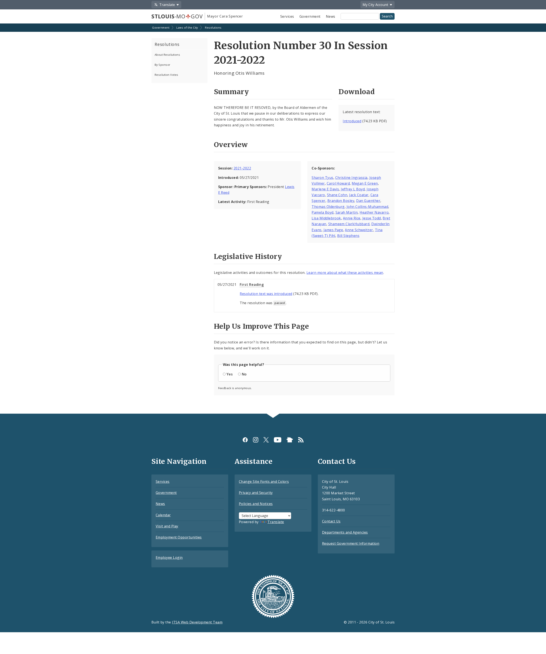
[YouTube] (277, 439)
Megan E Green (365, 183)
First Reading (252, 284)
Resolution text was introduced (266, 293)
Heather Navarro (374, 212)
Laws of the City (187, 27)
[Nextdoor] (289, 439)
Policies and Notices (256, 503)
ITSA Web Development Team (197, 622)
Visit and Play (167, 526)
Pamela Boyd (322, 212)
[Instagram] (255, 439)
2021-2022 (242, 168)
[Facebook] (245, 439)
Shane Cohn (337, 195)
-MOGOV (177, 16)
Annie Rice (351, 218)
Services (287, 16)
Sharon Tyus (322, 177)
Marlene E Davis (325, 189)
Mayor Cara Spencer (225, 16)
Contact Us (331, 521)
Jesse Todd (371, 218)
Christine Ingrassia (351, 177)
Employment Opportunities (179, 537)
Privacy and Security (256, 492)
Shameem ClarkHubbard (349, 224)
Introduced (352, 121)
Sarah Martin (346, 212)
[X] (266, 439)
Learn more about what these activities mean (344, 272)
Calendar (163, 515)
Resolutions (213, 27)
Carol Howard (338, 183)
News (330, 16)
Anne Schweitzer (359, 230)
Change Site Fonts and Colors (264, 481)
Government (310, 16)
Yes (230, 374)
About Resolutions (167, 55)
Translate (275, 522)
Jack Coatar (358, 195)
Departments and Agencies (345, 532)
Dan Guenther (368, 200)
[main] (273, 219)
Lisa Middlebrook (326, 218)
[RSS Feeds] (300, 439)
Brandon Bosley (340, 200)
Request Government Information (350, 543)
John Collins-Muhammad (367, 206)
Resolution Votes (166, 75)
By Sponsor (162, 65)
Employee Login (169, 557)
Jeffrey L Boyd (353, 189)
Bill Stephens (348, 235)
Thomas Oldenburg (328, 206)
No (244, 374)
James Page (333, 230)
